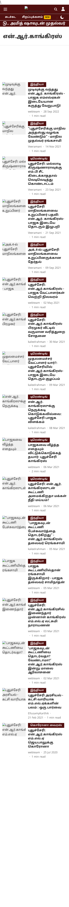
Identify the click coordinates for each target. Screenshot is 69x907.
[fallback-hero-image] (15, 100)
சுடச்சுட (10, 17)
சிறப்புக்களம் (32, 17)
